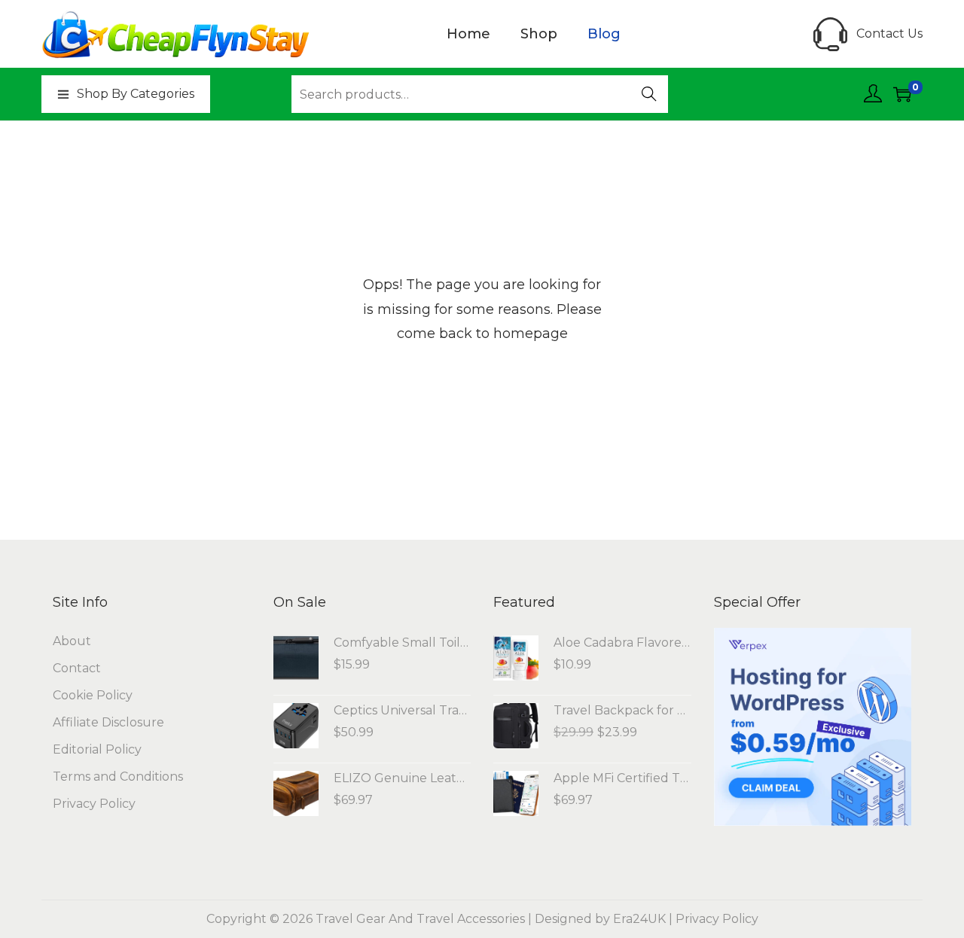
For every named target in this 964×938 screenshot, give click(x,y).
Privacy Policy (94, 803)
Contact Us (889, 33)
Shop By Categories (135, 94)
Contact (77, 668)
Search (650, 95)
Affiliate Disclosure (108, 722)
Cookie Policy (93, 695)
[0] (902, 94)
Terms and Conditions (118, 776)
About (72, 641)
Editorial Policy (97, 749)
